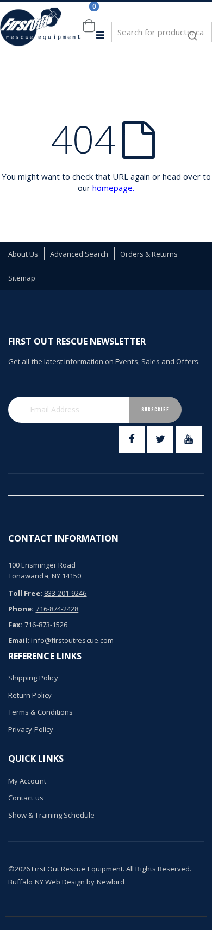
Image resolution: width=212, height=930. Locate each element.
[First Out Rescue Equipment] (41, 35)
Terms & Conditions (40, 712)
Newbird (110, 882)
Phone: (21, 609)
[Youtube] (189, 439)
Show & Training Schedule (51, 815)
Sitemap (21, 278)
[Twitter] (160, 439)
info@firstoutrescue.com (72, 640)
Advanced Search (79, 254)
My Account (27, 781)
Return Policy (30, 695)
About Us (23, 254)
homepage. (113, 187)
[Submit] (192, 30)
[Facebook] (132, 439)
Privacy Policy (30, 729)
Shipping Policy (33, 678)
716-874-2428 (56, 609)
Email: (18, 640)
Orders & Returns (149, 254)
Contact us (25, 797)
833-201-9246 (65, 593)
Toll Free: (25, 593)
